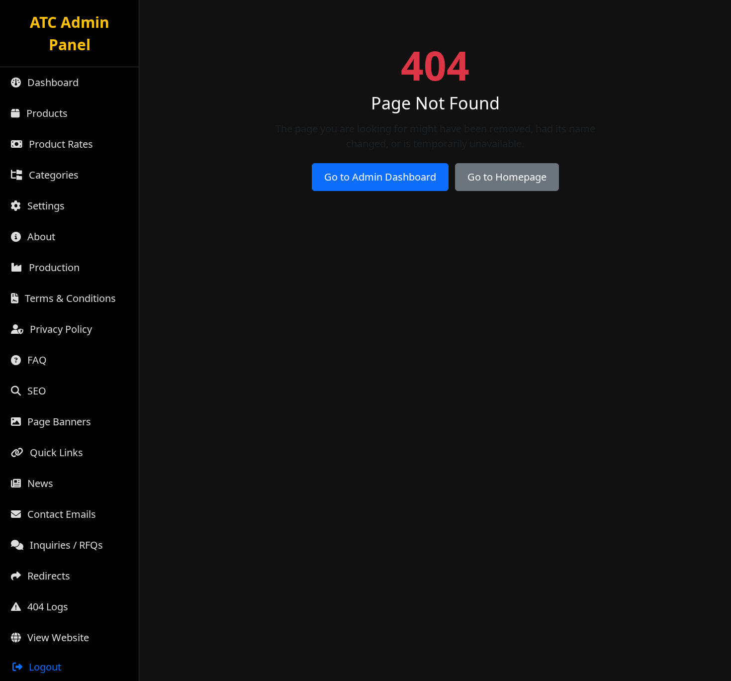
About (40, 236)
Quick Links (55, 452)
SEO (35, 390)
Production (53, 267)
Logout (43, 667)
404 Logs (46, 606)
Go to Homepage (507, 177)
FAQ (36, 360)
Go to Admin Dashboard (380, 177)
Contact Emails (60, 514)
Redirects (47, 576)
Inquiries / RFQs (65, 545)
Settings (45, 205)
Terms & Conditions (69, 298)
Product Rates (59, 144)
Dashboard (52, 82)
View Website (57, 637)
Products (46, 113)
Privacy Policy (59, 329)
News (39, 483)
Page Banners (58, 421)
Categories (52, 175)
